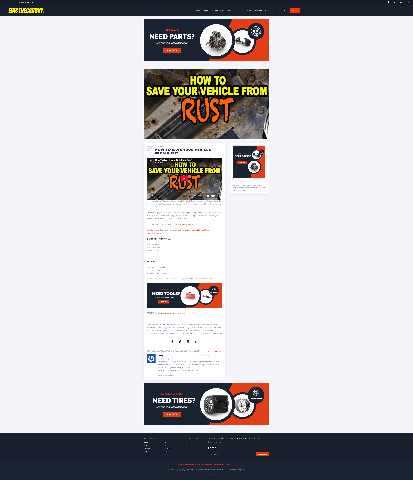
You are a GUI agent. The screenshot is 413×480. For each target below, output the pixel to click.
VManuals (147, 448)
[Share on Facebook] (172, 341)
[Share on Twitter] (179, 341)
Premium (168, 448)
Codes (146, 455)
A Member (242, 438)
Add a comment (215, 351)
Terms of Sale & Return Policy (225, 465)
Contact (189, 442)
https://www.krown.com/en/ (182, 224)
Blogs (167, 452)
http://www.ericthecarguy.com (201, 279)
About (167, 445)
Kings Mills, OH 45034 (25, 2)
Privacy (180, 465)
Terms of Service (190, 465)
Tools (167, 442)
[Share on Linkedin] (196, 341)
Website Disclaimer (205, 465)
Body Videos (159, 146)
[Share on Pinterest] (188, 341)
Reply (220, 356)
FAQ (145, 452)
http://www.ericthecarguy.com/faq (172, 313)
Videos (146, 445)
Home (146, 442)
